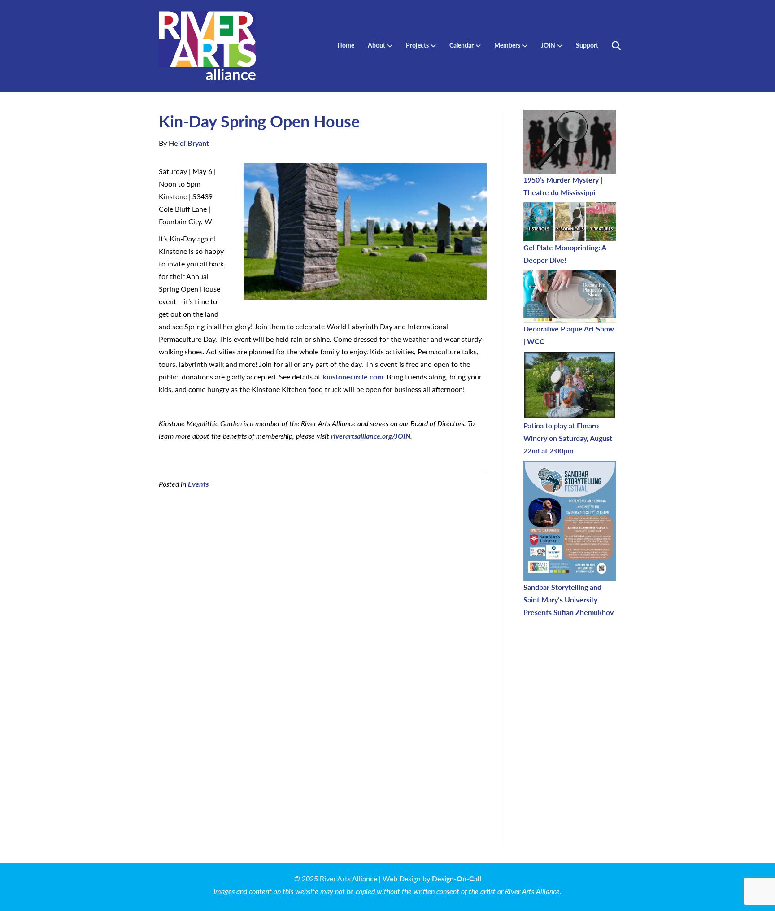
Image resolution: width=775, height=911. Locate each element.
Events (198, 484)
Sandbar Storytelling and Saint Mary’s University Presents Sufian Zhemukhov (568, 599)
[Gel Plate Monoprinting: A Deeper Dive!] (570, 221)
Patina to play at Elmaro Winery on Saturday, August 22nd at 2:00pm (567, 438)
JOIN (548, 44)
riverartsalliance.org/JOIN (370, 436)
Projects (417, 44)
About (376, 44)
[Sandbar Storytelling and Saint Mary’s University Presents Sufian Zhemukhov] (570, 521)
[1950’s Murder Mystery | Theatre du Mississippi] (570, 142)
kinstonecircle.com (352, 376)
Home (345, 44)
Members (507, 44)
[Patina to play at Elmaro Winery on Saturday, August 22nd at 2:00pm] (570, 385)
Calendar (461, 44)
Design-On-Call (456, 878)
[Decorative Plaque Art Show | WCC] (570, 296)
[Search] (610, 45)
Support (587, 44)
